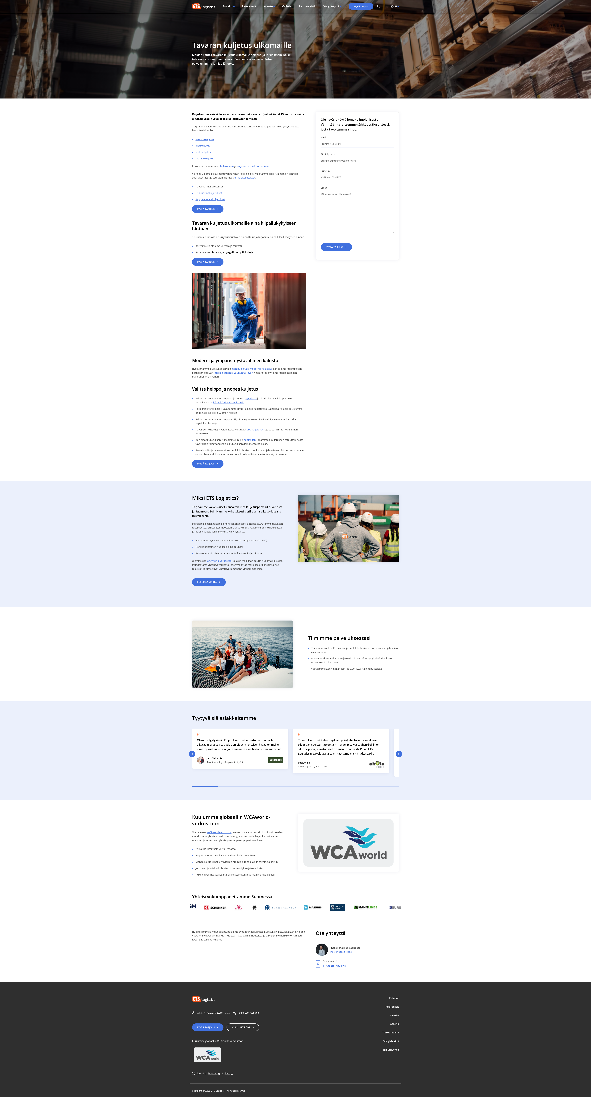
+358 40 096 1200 (335, 966)
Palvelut (228, 6)
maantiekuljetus (204, 139)
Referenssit (249, 6)
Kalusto (268, 6)
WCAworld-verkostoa (219, 561)
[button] (378, 6)
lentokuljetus (203, 152)
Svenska (212, 1073)
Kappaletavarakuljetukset (210, 199)
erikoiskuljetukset (244, 177)
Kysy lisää (251, 398)
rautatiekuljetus (204, 158)
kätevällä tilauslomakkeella (228, 402)
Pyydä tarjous (361, 6)
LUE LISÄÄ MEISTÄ (207, 582)
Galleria (286, 6)
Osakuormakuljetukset (208, 193)
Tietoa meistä (307, 6)
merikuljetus (202, 145)
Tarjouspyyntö (390, 1049)
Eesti (227, 1073)
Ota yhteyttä (331, 6)
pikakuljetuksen (256, 429)
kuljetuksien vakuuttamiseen (253, 166)
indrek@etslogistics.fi (341, 951)
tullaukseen (227, 166)
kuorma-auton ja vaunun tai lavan (233, 372)
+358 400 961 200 (249, 1013)
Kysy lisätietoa (241, 1027)
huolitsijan (249, 440)
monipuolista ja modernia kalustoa (251, 368)
